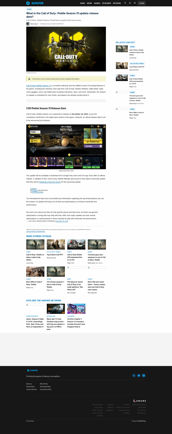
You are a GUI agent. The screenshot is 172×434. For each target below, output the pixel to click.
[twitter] (139, 375)
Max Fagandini (92, 293)
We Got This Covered (123, 407)
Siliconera (111, 407)
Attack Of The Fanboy (139, 404)
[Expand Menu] (135, 3)
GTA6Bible (100, 416)
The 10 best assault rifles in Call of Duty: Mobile (55, 284)
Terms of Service (31, 389)
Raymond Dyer (51, 258)
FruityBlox (126, 413)
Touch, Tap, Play (98, 413)
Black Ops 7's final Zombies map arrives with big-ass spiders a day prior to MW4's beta (55, 324)
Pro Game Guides (97, 404)
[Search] (125, 3)
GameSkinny (110, 410)
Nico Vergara (71, 293)
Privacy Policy (30, 386)
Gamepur (127, 404)
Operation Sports (124, 410)
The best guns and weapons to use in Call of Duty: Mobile (97, 257)
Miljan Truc (70, 263)
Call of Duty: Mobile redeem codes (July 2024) (35, 257)
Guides (97, 3)
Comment (33, 188)
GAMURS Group (142, 421)
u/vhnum (34, 190)
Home (82, 3)
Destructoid (142, 407)
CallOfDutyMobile (37, 192)
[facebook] (144, 375)
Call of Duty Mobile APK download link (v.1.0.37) (74, 257)
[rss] (134, 375)
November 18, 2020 (61, 221)
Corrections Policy (45, 389)
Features (106, 3)
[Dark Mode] (130, 3)
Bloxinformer (142, 413)
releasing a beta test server (50, 182)
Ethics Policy (44, 384)
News (89, 3)
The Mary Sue (141, 410)
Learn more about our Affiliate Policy (35, 231)
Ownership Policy (45, 386)
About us (29, 384)
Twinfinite (110, 404)
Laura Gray (29, 263)
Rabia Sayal (91, 263)
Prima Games (99, 407)
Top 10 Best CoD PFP (55, 255)
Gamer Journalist (97, 410)
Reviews (117, 3)
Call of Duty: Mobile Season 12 (38, 86)
